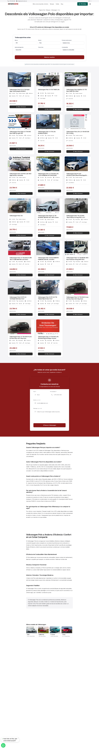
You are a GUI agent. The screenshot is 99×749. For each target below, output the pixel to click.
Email (36, 400)
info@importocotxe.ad (22, 1)
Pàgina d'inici (42, 10)
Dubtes (57, 4)
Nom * (34, 391)
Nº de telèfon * (53, 391)
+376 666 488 (12, 1)
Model (39, 40)
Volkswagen (54, 10)
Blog (62, 4)
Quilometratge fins (19, 47)
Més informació (22, 106)
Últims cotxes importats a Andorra (40, 4)
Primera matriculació (67, 40)
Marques (52, 4)
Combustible (65, 47)
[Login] (90, 4)
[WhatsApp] (3, 745)
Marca (16, 40)
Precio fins (40, 47)
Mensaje (37, 408)
